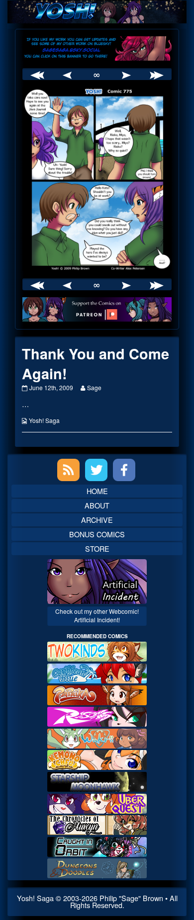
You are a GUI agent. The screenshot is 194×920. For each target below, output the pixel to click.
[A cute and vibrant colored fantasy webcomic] (97, 737)
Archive (97, 519)
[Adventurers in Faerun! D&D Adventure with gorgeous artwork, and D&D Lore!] (97, 867)
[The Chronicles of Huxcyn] (97, 824)
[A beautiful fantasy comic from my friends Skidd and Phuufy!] (97, 802)
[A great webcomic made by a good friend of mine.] (97, 650)
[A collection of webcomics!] (97, 758)
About (97, 505)
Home (97, 491)
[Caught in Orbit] (97, 845)
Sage (94, 387)
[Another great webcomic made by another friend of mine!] (97, 672)
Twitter (96, 470)
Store (97, 548)
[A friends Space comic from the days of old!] (97, 780)
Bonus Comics (97, 534)
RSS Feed (68, 470)
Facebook (124, 470)
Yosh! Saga (44, 420)
